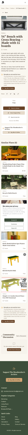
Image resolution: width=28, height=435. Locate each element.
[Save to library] (24, 148)
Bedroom (4, 406)
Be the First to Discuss (14, 349)
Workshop (4, 399)
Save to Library (15, 108)
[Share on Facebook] (6, 93)
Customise (14, 224)
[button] (14, 23)
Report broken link (15, 117)
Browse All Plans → (7, 409)
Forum (3, 419)
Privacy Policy (5, 424)
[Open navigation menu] (25, 2)
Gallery (17, 419)
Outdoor (12, 8)
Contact (17, 422)
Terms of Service (20, 424)
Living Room (4, 404)
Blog (16, 417)
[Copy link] (18, 93)
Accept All (14, 220)
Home (2, 8)
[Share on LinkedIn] (14, 93)
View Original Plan (15, 113)
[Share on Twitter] (10, 93)
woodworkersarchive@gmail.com (13, 391)
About (3, 417)
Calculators (4, 422)
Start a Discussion (21, 336)
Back (6, 12)
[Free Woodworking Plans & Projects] (2, 2)
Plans (7, 8)
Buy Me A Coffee (9, 88)
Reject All (13, 228)
